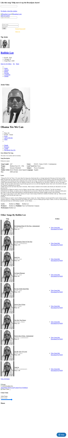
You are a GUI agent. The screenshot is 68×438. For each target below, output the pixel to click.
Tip (14, 64)
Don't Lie (17, 257)
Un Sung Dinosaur (19, 273)
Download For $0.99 (57, 229)
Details (6, 145)
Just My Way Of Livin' (20, 351)
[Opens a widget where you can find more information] (61, 435)
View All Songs (5, 379)
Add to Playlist (8, 138)
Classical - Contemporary (21, 337)
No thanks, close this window (9, 11)
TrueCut (16, 367)
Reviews (6, 147)
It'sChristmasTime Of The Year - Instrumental (27, 226)
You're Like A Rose (19, 304)
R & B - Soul (18, 259)
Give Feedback (23, 387)
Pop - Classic (18, 306)
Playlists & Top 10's (9, 150)
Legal (12, 387)
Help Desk (8, 387)
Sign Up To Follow (6, 64)
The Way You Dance (20, 320)
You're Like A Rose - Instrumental (23, 336)
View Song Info (55, 227)
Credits (6, 148)
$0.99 (5, 136)
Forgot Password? (20, 29)
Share (17, 64)
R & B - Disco (18, 353)
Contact (17, 387)
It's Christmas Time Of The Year (23, 241)
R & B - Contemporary (20, 243)
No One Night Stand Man (21, 289)
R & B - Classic (18, 227)
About (2, 387)
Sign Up (17, 31)
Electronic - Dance (19, 322)
